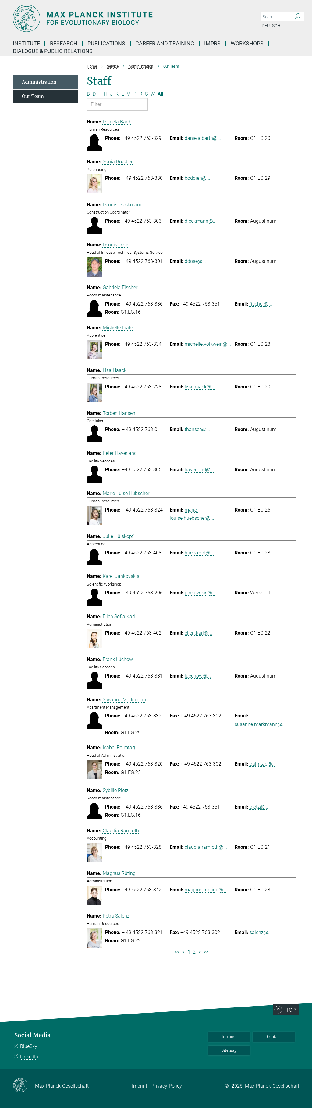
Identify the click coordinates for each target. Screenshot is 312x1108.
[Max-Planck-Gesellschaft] (24, 1085)
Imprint (139, 1086)
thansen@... (197, 429)
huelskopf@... (199, 553)
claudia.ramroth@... (206, 847)
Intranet (229, 1036)
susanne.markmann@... (260, 724)
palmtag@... (263, 764)
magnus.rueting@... (206, 890)
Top (291, 1010)
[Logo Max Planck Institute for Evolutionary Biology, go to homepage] (127, 18)
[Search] (297, 16)
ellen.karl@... (198, 633)
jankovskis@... (200, 593)
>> (206, 952)
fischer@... (261, 304)
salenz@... (261, 932)
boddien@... (197, 178)
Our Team (33, 96)
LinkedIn (29, 1057)
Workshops (247, 43)
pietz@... (259, 807)
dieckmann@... (201, 221)
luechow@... (198, 676)
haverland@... (199, 470)
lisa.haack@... (200, 387)
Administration (39, 82)
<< (177, 952)
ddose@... (195, 261)
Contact (274, 1036)
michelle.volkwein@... (208, 344)
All (160, 94)
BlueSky (28, 1046)
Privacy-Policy (166, 1086)
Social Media (32, 1035)
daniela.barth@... (203, 138)
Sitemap (229, 1050)
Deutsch (271, 25)
